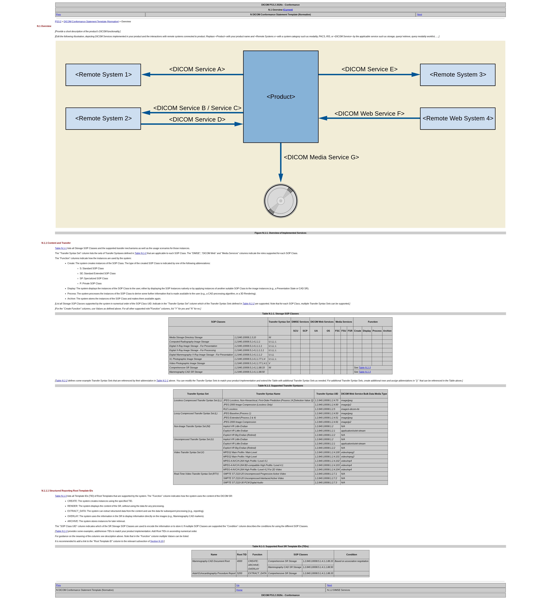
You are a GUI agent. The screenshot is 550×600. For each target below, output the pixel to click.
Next (419, 14)
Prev (58, 14)
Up (237, 585)
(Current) (288, 10)
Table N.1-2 (141, 253)
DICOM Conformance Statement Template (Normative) (91, 21)
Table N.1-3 (365, 367)
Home (239, 590)
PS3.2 (58, 21)
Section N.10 (156, 541)
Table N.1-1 (61, 248)
